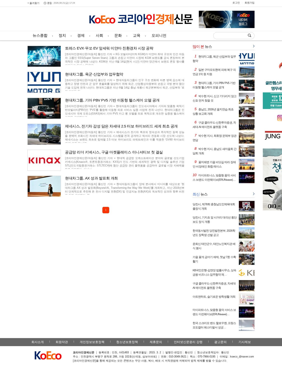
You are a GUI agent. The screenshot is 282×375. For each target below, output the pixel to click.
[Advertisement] (55, 19)
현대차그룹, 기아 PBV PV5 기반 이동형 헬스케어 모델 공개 (112, 100)
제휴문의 (156, 342)
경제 (81, 35)
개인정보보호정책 (92, 342)
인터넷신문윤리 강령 (188, 342)
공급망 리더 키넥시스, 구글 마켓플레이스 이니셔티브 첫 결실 (114, 152)
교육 (136, 35)
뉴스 (202, 47)
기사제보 (244, 342)
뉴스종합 (40, 35)
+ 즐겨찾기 (33, 3)
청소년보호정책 (127, 342)
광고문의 (220, 342)
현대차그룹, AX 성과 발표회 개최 (91, 178)
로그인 (236, 2)
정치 (62, 35)
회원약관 (62, 342)
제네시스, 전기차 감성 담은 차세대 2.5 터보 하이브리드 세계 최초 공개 (121, 126)
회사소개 (37, 342)
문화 (118, 35)
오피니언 (159, 35)
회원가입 (250, 2)
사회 (99, 35)
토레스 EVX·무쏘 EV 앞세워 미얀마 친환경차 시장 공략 (109, 48)
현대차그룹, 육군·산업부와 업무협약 (94, 74)
